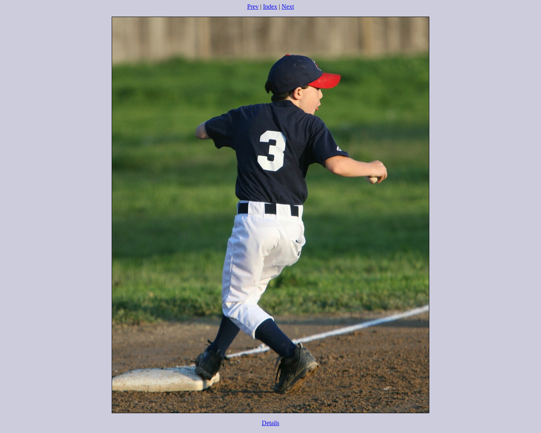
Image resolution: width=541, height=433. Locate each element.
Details (270, 423)
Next (288, 6)
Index (270, 6)
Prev (253, 6)
